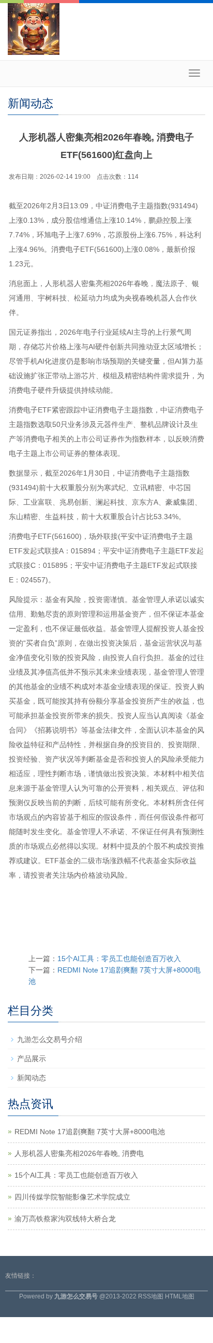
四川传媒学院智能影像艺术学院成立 (72, 1197)
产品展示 (31, 1058)
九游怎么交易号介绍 (49, 1039)
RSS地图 (150, 1296)
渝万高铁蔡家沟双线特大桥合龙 (65, 1219)
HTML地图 (179, 1296)
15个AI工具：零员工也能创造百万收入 (119, 958)
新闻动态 (31, 1078)
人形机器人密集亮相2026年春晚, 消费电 (79, 1153)
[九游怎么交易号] (33, 28)
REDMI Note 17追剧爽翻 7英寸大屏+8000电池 (89, 1131)
